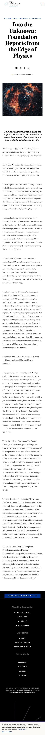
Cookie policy (22, 729)
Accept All (7, 732)
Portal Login (22, 625)
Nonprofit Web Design (24, 690)
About (22, 638)
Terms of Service (16, 693)
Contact (22, 621)
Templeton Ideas (22, 647)
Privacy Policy (29, 693)
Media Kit (22, 617)
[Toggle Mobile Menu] (42, 3)
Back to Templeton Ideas (23, 74)
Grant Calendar (22, 612)
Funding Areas (22, 642)
